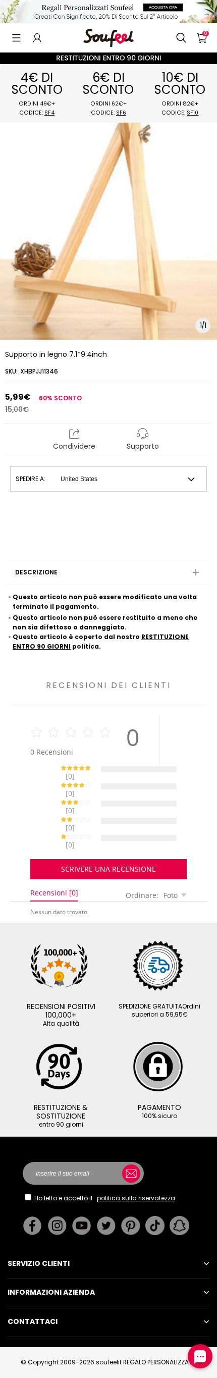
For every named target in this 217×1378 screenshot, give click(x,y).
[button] (16, 37)
